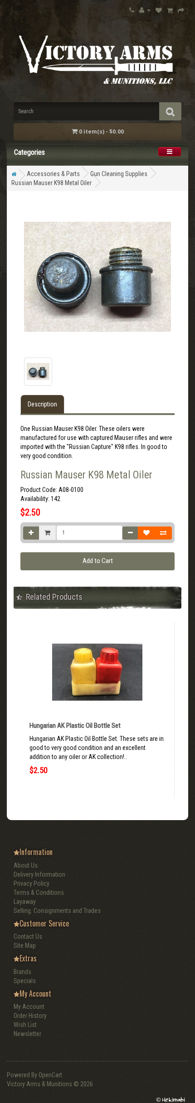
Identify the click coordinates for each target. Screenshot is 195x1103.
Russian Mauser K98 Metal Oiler (51, 182)
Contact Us (28, 936)
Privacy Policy (31, 883)
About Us (26, 865)
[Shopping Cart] (170, 10)
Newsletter (27, 1033)
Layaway (25, 901)
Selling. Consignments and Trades (57, 910)
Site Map (25, 945)
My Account (29, 1006)
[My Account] (144, 10)
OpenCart (50, 1075)
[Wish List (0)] (159, 10)
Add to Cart (98, 561)
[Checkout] (181, 10)
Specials (25, 980)
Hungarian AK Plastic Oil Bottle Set (75, 725)
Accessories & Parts (53, 173)
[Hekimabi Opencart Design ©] (170, 1100)
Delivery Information (39, 874)
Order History (30, 1015)
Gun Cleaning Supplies (118, 173)
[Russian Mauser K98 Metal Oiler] (38, 372)
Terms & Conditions (39, 892)
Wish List (25, 1024)
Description (42, 404)
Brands (22, 971)
